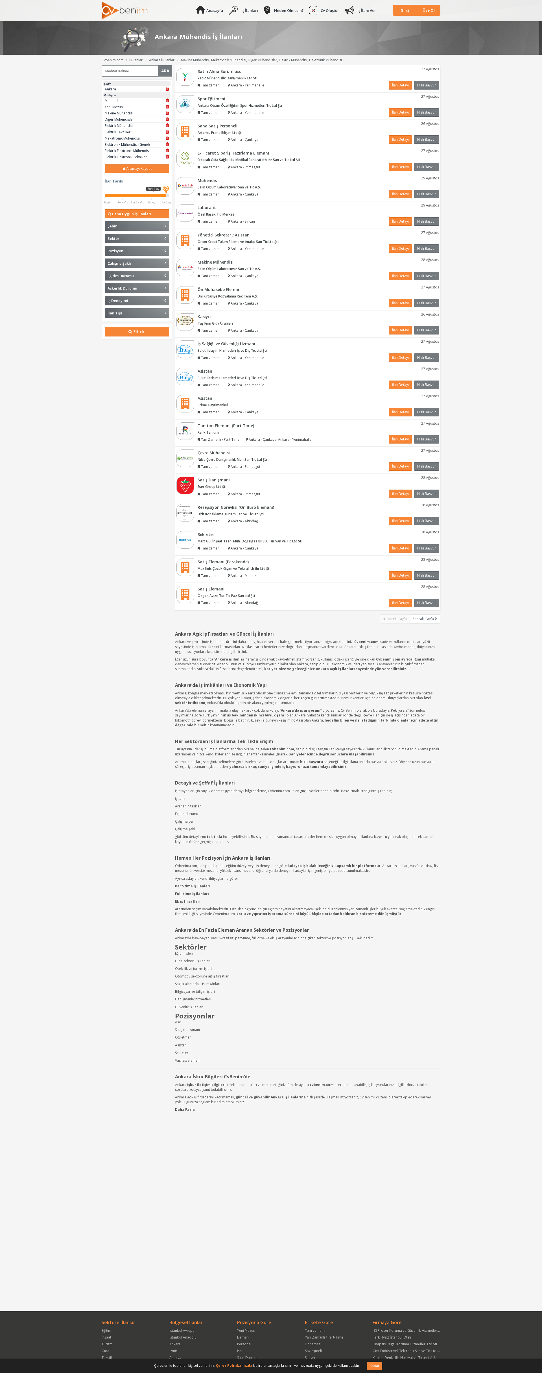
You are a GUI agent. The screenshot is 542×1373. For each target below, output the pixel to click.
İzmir (173, 1350)
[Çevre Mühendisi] (185, 457)
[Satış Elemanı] (185, 594)
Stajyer (310, 1357)
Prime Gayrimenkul (213, 405)
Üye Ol (429, 10)
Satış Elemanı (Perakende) (223, 561)
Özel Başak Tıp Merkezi (216, 214)
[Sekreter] (185, 539)
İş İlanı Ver (366, 10)
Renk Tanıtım (208, 432)
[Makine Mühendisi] (185, 267)
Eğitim (106, 1330)
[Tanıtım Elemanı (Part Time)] (185, 430)
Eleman (243, 1337)
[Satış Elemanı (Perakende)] (185, 566)
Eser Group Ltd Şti (212, 486)
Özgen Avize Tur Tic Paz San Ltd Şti (226, 595)
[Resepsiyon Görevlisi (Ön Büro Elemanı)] (185, 512)
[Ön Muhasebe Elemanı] (185, 294)
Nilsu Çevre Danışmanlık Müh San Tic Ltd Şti (232, 459)
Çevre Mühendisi (214, 452)
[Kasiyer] (185, 321)
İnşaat (106, 1337)
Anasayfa (214, 10)
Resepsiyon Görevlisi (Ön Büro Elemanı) (236, 507)
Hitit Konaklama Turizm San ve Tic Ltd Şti (231, 514)
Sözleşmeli (313, 1350)
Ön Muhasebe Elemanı (220, 289)
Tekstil (107, 1357)
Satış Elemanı (211, 589)
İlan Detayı (400, 85)
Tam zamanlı (315, 1330)
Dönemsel (313, 1344)
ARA (165, 70)
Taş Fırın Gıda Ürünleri (215, 323)
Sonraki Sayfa (424, 618)
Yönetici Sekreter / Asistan (224, 235)
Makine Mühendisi (215, 262)
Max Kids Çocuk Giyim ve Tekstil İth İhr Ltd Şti (234, 568)
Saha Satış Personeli (217, 126)
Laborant (207, 207)
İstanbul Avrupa (181, 1330)
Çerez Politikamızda (234, 1365)
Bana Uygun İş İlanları (131, 213)
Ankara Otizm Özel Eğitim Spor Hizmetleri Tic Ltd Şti (240, 105)
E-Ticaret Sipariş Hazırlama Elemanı (233, 153)
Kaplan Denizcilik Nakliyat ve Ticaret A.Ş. (404, 1357)
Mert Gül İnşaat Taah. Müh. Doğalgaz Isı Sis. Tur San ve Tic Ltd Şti (250, 541)
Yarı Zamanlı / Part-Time (324, 1337)
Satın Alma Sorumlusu (220, 71)
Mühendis (207, 180)
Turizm (107, 1344)
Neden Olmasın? (289, 10)
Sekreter (206, 534)
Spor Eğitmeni (211, 98)
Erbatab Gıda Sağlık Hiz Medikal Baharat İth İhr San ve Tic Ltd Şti (249, 159)
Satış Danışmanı (214, 480)
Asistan (205, 371)
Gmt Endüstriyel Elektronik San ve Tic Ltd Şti (407, 1350)
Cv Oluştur (330, 10)
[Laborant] (185, 212)
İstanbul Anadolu (182, 1337)
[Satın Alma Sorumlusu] (185, 76)
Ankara (175, 1344)
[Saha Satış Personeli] (185, 131)
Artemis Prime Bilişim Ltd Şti (220, 132)
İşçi (239, 1350)
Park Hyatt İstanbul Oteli (392, 1337)
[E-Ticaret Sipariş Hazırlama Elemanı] (185, 158)
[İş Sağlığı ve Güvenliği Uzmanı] (185, 349)
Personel (244, 1344)
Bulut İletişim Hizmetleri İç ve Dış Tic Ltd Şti (232, 350)
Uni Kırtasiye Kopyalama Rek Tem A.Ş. (228, 296)
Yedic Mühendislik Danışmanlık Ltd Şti (227, 78)
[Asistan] (185, 376)
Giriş (405, 10)
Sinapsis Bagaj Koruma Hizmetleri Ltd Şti (405, 1344)
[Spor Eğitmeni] (185, 103)
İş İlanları (249, 10)
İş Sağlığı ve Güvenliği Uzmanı (226, 343)
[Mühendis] (185, 185)
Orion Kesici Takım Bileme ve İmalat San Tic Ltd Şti (238, 241)
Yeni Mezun (246, 1330)
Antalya (175, 1357)
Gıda (105, 1350)
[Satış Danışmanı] (185, 485)
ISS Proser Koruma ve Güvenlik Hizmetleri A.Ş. (409, 1330)
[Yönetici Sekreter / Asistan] (185, 240)
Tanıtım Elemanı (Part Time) (226, 425)
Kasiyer (205, 316)
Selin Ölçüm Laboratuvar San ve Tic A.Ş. (229, 187)
